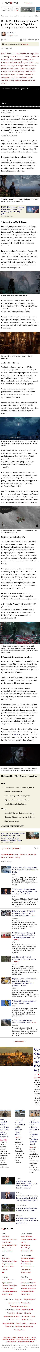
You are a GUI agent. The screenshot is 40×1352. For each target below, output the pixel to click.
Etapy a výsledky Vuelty (28, 1239)
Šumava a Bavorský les (9, 1285)
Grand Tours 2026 (27, 1251)
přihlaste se (24, 44)
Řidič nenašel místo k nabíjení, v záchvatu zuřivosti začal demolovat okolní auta (23, 913)
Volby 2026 (5, 1236)
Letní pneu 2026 (26, 1280)
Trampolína (11, 1313)
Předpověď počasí (29, 1299)
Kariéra (27, 1337)
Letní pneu (32, 1323)
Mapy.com (18, 1299)
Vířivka (33, 1316)
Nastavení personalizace (26, 1341)
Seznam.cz (28, 3)
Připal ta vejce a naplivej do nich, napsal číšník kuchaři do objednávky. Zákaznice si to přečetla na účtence (24, 982)
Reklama (20, 1337)
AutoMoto (15, 918)
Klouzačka (27, 1313)
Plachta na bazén (27, 1309)
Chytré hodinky (28, 1326)
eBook (24, 40)
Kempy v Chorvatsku (8, 1280)
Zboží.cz (17, 734)
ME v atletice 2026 (8, 1267)
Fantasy (17, 857)
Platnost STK (25, 1294)
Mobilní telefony (27, 1320)
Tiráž (33, 1337)
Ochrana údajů (31, 1339)
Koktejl (14, 988)
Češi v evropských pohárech (19, 1306)
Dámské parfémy (21, 1323)
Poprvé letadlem (7, 1283)
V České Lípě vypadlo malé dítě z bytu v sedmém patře (24, 1002)
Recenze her (31, 854)
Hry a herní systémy (7, 216)
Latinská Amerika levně (9, 1291)
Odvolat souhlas (11, 1341)
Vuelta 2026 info (26, 1236)
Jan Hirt (23, 1242)
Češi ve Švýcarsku (8, 1288)
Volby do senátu (7, 1248)
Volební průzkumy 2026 (9, 1239)
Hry (16, 854)
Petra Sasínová (11, 33)
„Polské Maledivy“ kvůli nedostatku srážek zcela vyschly (24, 958)
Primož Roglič (25, 1248)
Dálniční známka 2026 (28, 1283)
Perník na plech (26, 1272)
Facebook (7, 1337)
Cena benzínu (25, 1303)
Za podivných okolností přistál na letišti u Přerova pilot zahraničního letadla (25, 869)
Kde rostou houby (14, 1303)
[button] (37, 88)
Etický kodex (21, 1339)
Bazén (18, 1309)
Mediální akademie (9, 1339)
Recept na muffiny (27, 1261)
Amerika (14, 896)
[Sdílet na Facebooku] (35, 848)
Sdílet (32, 40)
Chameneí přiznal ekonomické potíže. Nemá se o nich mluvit (20, 1127)
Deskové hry (9, 1326)
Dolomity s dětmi (7, 1294)
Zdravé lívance (26, 1264)
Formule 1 (5, 1269)
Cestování (15, 964)
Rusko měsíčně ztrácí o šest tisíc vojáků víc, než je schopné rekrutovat (4, 1128)
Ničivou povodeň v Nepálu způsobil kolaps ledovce (22, 1021)
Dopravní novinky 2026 (28, 1285)
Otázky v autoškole (27, 1291)
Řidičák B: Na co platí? (28, 1288)
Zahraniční (15, 1025)
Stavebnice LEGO (8, 1323)
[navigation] (2, 3)
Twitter (14, 1337)
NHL (3, 1272)
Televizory (18, 1326)
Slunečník (19, 1313)
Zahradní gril (25, 1316)
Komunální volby (7, 1251)
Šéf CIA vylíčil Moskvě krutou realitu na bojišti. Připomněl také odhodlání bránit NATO (24, 891)
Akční (11, 857)
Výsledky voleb (6, 1242)
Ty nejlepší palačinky (28, 1258)
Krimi (13, 874)
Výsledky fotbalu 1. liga (9, 1261)
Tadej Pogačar (25, 1245)
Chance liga (5, 1258)
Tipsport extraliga (7, 1264)
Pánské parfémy (19, 1330)
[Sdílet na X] (38, 848)
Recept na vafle (26, 1269)
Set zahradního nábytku (11, 1316)
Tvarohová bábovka (27, 1267)
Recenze (4, 857)
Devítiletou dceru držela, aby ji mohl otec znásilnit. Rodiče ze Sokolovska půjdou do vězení (23, 935)
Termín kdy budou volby (9, 1245)
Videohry (22, 854)
